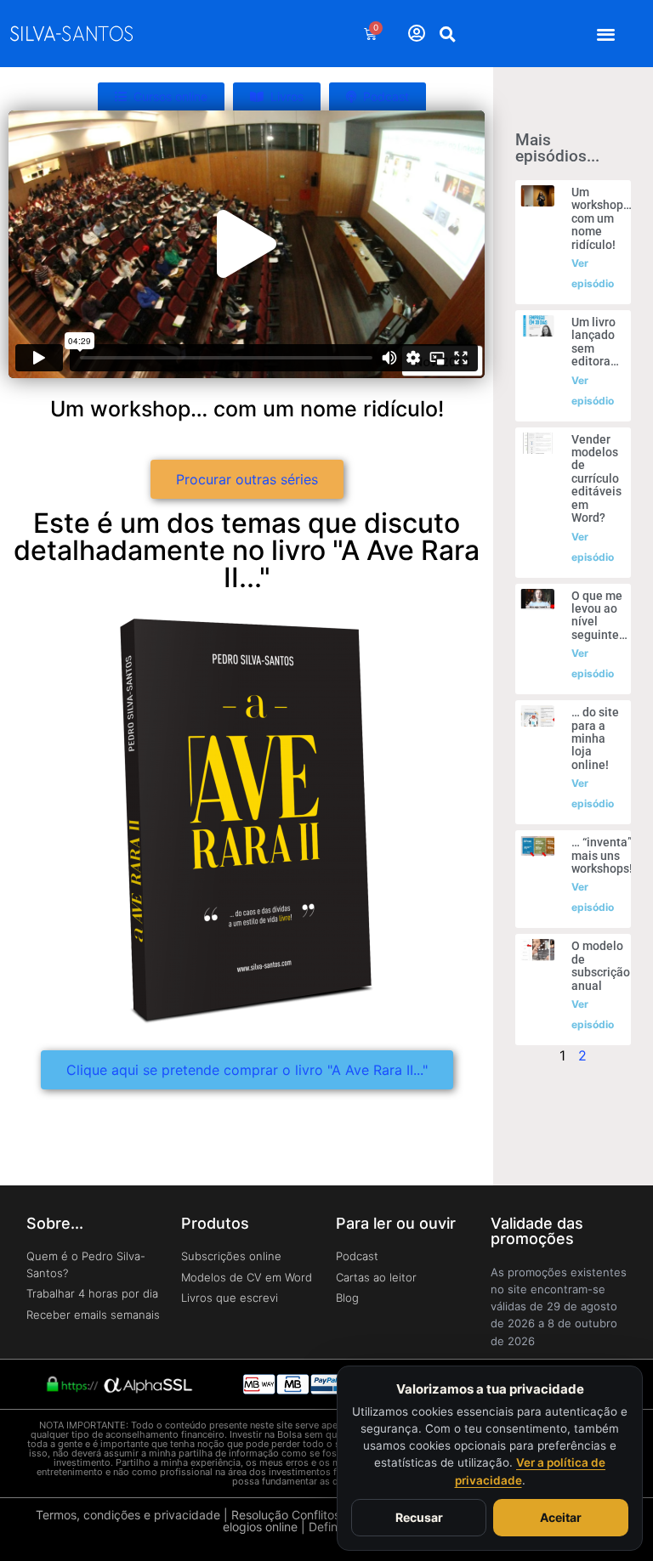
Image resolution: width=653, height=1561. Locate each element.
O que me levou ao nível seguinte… (599, 615)
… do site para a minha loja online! (595, 738)
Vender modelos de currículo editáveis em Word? (596, 478)
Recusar (419, 1517)
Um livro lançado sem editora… (595, 341)
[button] (606, 33)
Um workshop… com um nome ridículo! (601, 218)
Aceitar (561, 1517)
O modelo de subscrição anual (600, 965)
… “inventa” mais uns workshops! (602, 855)
